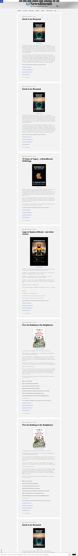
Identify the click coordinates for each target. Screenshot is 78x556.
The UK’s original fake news (39, 6)
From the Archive (49, 10)
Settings (70, 554)
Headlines (37, 10)
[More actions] (55, 16)
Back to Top (1, 552)
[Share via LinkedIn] (27, 77)
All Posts (19, 10)
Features (42, 10)
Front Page (25, 10)
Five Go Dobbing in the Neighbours (37, 325)
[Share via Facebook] (22, 77)
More (55, 10)
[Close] (76, 554)
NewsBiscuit (41, 3)
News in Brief (31, 10)
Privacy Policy (46, 554)
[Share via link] (29, 77)
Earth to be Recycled (31, 19)
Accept (74, 554)
